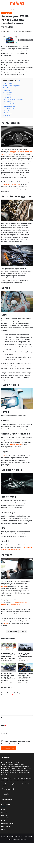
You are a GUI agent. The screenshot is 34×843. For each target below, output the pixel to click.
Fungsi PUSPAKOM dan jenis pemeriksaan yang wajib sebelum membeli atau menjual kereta (25, 677)
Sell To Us (4, 812)
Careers (3, 829)
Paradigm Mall (19, 602)
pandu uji (4, 586)
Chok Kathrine (6, 31)
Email (3, 725)
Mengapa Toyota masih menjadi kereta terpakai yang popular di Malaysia (8, 655)
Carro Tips (13, 631)
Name (3, 718)
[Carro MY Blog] (17, 3)
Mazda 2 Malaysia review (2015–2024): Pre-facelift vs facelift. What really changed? (8, 677)
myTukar (6, 623)
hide (19, 81)
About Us (4, 815)
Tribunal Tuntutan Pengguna (10, 184)
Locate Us (4, 821)
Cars (24, 631)
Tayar (3, 455)
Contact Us (4, 818)
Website (4, 733)
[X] (5, 789)
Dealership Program (7, 824)
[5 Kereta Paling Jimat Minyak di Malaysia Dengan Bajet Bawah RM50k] (25, 647)
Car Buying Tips (11, 9)
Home (4, 9)
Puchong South (15, 605)
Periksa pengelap (16, 444)
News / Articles (6, 826)
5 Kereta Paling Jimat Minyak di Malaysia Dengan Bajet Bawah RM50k (25, 655)
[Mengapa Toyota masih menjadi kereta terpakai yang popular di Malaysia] (8, 647)
